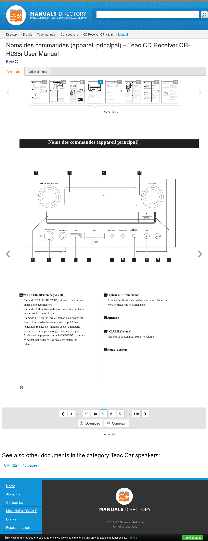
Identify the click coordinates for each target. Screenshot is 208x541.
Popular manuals (18, 527)
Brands (11, 518)
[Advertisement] (104, 119)
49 (95, 413)
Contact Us (14, 502)
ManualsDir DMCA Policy (24, 510)
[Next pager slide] (200, 93)
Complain (118, 423)
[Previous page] (7, 255)
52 (120, 413)
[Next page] (200, 255)
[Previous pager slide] (7, 93)
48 (86, 413)
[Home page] (16, 15)
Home (10, 485)
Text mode (13, 71)
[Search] (204, 14)
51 (112, 413)
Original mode (38, 71)
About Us (13, 493)
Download (92, 423)
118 (136, 413)
